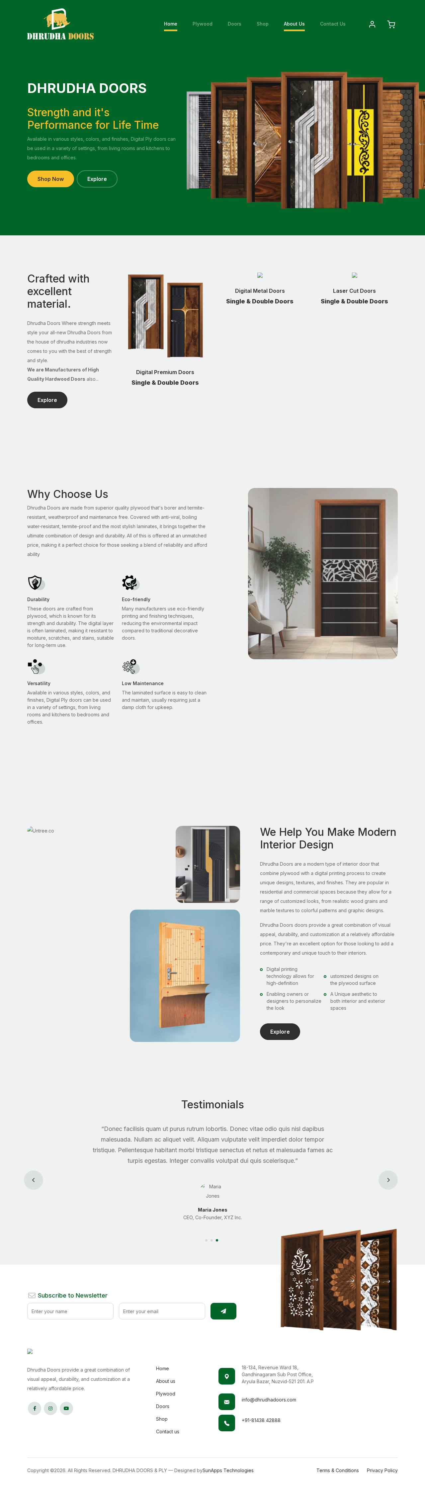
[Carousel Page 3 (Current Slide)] (218, 1240)
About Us (294, 24)
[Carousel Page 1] (207, 1240)
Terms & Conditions (337, 1470)
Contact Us (333, 24)
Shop (263, 24)
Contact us (167, 1431)
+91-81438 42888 (261, 1420)
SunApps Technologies (228, 1470)
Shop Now (51, 179)
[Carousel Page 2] (212, 1240)
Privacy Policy (382, 1470)
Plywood (202, 24)
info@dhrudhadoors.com (269, 1399)
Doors (234, 24)
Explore (97, 179)
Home (170, 24)
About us (165, 1381)
